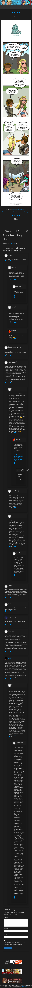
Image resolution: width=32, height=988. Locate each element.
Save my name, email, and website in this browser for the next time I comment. (14, 943)
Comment (6, 917)
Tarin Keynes (26, 212)
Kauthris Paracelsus (16, 212)
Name (5, 929)
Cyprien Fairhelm (17, 210)
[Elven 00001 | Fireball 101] (13, 13)
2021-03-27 (12, 243)
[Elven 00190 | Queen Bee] (19, 13)
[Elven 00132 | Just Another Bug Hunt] (17, 13)
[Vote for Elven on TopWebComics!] (12, 962)
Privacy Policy (24, 986)
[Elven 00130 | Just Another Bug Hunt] (15, 13)
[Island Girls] (12, 971)
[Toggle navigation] (3, 7)
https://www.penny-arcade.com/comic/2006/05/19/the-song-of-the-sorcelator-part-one (18, 456)
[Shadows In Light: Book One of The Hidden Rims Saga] (12, 980)
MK (19, 243)
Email (5, 935)
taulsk (10, 658)
